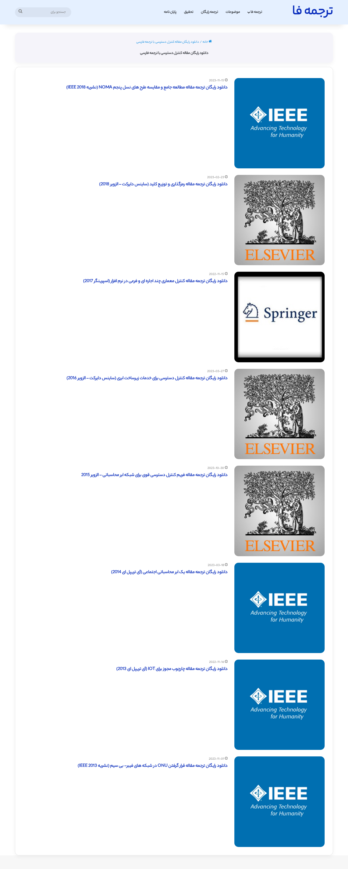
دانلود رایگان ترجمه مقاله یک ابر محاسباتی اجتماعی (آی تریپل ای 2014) (169, 572)
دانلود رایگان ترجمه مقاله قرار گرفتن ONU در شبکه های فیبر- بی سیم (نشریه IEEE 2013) (153, 766)
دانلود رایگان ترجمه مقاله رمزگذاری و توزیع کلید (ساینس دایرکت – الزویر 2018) (163, 184)
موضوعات (233, 12)
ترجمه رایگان (209, 12)
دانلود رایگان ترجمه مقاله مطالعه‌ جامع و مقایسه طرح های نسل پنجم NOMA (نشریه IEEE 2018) (147, 87)
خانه (206, 42)
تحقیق (188, 12)
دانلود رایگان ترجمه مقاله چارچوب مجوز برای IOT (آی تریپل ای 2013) (172, 669)
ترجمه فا (256, 12)
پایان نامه (170, 12)
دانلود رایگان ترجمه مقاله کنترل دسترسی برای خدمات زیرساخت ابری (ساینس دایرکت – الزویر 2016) (147, 378)
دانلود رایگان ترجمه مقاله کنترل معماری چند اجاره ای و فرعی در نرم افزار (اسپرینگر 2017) (155, 281)
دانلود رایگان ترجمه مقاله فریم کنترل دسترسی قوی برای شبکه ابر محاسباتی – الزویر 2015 (154, 475)
